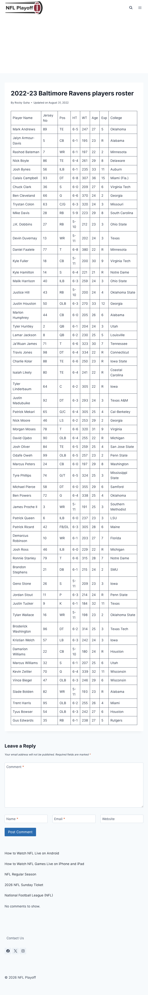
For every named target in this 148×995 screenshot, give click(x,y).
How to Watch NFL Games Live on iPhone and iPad (44, 864)
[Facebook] (8, 951)
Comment (15, 767)
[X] (15, 951)
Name (12, 819)
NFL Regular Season (20, 874)
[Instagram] (23, 951)
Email (59, 819)
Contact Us (15, 938)
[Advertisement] (74, 44)
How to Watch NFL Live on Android (32, 853)
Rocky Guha (22, 102)
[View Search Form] (130, 7)
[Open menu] (139, 8)
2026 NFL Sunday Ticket (24, 885)
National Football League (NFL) (29, 895)
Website (108, 819)
